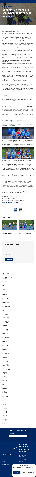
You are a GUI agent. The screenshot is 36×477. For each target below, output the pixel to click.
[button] (34, 465)
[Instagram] (3, 455)
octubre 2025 (6, 305)
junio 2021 (5, 373)
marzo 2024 (5, 329)
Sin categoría (6, 285)
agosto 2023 (5, 338)
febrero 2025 (5, 314)
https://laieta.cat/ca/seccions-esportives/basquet (10, 202)
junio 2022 (5, 357)
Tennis (5, 286)
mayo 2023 (5, 342)
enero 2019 (5, 412)
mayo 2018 (5, 423)
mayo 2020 (5, 391)
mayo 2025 (5, 310)
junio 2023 (5, 341)
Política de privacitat (25, 474)
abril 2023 (5, 344)
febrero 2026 (5, 299)
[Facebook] (6, 455)
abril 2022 (5, 360)
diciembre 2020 (6, 381)
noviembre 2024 (6, 318)
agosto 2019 (5, 403)
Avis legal (29, 474)
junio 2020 (5, 389)
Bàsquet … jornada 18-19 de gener (26, 234)
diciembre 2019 (6, 397)
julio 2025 (5, 307)
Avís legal (7, 471)
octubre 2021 (5, 368)
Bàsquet (4, 21)
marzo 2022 (5, 361)
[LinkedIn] (10, 455)
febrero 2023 (5, 346)
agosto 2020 (5, 387)
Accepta (16, 472)
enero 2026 (5, 301)
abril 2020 (5, 392)
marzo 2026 (5, 298)
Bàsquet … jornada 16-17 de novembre (9, 234)
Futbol (5, 278)
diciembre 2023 (6, 333)
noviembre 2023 (6, 334)
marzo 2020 (5, 393)
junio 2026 (5, 294)
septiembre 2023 (6, 337)
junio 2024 (5, 325)
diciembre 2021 (6, 365)
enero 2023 (5, 348)
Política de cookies (20, 474)
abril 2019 (5, 408)
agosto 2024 (5, 322)
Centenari (5, 274)
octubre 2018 (5, 416)
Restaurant (6, 282)
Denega (24, 472)
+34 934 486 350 (22, 463)
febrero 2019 (5, 411)
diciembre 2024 (6, 317)
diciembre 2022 (6, 349)
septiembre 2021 (6, 369)
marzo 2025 (5, 313)
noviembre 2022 (6, 350)
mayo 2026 (5, 295)
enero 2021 (5, 380)
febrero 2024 (5, 330)
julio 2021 (5, 372)
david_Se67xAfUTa (16, 21)
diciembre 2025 (6, 302)
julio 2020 (5, 388)
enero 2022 (5, 364)
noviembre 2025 (6, 303)
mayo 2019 (5, 407)
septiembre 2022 (6, 353)
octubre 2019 (5, 400)
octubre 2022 (6, 352)
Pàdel (5, 281)
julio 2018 (5, 420)
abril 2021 (5, 376)
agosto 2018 (5, 419)
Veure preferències (31, 472)
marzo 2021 (5, 377)
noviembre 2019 (6, 399)
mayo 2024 (5, 326)
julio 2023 (5, 340)
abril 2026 (5, 297)
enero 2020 (5, 396)
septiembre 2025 (6, 306)
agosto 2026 (5, 291)
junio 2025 (5, 309)
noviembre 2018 (6, 415)
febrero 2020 (5, 395)
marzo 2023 (5, 345)
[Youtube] (8, 455)
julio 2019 (5, 404)
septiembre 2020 (6, 385)
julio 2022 (5, 356)
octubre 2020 (6, 384)
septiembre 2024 (6, 321)
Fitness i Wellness (7, 277)
